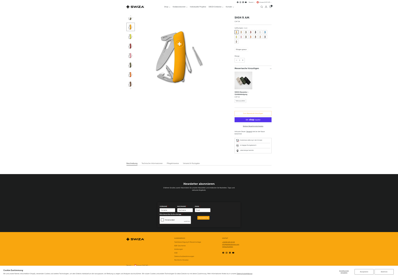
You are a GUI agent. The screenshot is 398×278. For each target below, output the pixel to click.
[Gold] (236, 32)
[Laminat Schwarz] (265, 37)
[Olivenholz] (260, 37)
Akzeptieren (364, 272)
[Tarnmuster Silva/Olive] (246, 37)
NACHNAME (182, 206)
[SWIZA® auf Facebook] (238, 2)
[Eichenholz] (241, 32)
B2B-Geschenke (180, 246)
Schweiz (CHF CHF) (264, 2)
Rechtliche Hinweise (181, 260)
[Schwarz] (256, 32)
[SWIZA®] (135, 6)
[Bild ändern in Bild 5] (130, 27)
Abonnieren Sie (203, 218)
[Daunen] (130, 88)
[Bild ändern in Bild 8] (130, 55)
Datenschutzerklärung (244, 273)
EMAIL (197, 206)
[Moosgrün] (236, 37)
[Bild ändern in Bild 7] (130, 46)
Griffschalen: (241, 28)
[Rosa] (241, 37)
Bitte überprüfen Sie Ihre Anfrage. (171, 214)
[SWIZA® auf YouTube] (246, 2)
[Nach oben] (130, 16)
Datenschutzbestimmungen (184, 256)
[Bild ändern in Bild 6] (130, 36)
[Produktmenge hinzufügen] (243, 60)
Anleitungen (178, 249)
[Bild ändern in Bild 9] (130, 65)
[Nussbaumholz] (256, 37)
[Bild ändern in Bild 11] (130, 84)
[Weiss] (260, 32)
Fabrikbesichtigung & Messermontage (187, 242)
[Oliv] (246, 32)
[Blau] (265, 32)
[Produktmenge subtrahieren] (236, 60)
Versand (249, 131)
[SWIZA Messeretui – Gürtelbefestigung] (243, 80)
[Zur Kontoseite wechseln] (266, 7)
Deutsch (251, 2)
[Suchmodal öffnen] (262, 7)
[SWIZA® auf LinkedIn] (243, 2)
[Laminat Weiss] (236, 42)
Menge (237, 56)
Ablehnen (384, 272)
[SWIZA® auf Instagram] (240, 2)
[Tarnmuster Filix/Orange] (251, 37)
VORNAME (164, 206)
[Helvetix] (251, 32)
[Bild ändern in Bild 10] (130, 74)
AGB (175, 253)
